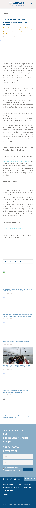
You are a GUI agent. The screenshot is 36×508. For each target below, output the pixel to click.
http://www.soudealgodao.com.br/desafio (16, 161)
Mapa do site (31, 478)
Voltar (5, 14)
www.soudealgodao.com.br (15, 229)
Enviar (28, 469)
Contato (6, 495)
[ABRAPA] (16, 4)
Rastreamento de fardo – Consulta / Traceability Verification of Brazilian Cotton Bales (17, 487)
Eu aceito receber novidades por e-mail (12, 469)
